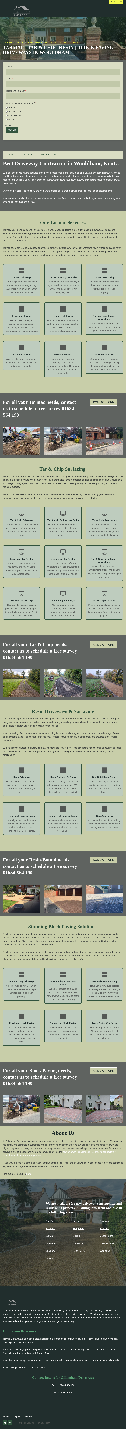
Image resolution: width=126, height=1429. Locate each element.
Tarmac (11, 107)
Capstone (50, 1243)
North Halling (79, 1251)
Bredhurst (50, 1228)
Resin (11, 119)
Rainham (104, 1221)
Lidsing (76, 1236)
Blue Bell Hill (52, 1221)
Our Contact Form (63, 1392)
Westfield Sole (107, 1243)
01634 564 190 (116, 2)
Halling (76, 1221)
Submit (12, 130)
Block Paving (14, 115)
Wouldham (105, 1251)
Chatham (50, 1251)
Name (9, 66)
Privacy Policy (43, 1423)
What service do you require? (21, 103)
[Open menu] (120, 11)
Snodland (104, 1228)
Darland (49, 1258)
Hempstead (78, 1228)
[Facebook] (5, 1422)
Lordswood (78, 1243)
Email (9, 78)
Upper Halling (106, 1236)
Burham (49, 1236)
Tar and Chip (14, 111)
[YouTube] (10, 1422)
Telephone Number (16, 91)
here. (28, 1174)
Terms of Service (25, 1423)
